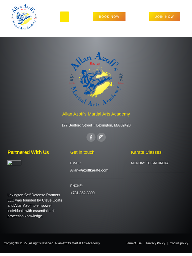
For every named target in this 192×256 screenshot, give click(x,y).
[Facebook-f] (91, 137)
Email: (75, 163)
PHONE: (76, 186)
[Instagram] (101, 137)
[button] (64, 17)
